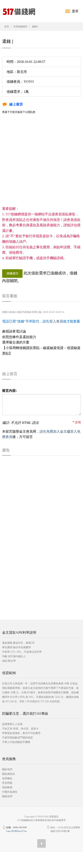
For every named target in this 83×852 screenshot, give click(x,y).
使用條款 (7, 778)
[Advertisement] (41, 164)
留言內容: (9, 390)
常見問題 (7, 782)
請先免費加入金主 (53, 431)
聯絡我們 (7, 796)
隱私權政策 (8, 773)
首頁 (6, 26)
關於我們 (7, 769)
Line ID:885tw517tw (16, 831)
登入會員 (56, 321)
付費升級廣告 (9, 791)
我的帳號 (7, 787)
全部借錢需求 (20, 26)
